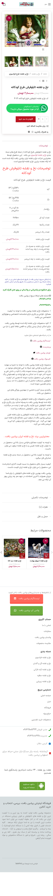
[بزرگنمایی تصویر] (43, 49)
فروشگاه (47, 707)
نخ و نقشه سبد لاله (14, 560)
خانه (45, 74)
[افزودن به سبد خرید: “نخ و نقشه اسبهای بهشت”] (46, 556)
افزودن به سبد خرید (26, 119)
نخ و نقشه (36, 74)
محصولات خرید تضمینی (41, 719)
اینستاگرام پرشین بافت (42, 340)
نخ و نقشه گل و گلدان (42, 663)
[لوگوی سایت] (26, 4)
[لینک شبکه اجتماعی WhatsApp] (32, 132)
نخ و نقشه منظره (44, 675)
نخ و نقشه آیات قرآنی (42, 669)
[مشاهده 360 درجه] (43, 42)
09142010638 (33, 736)
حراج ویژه (47, 713)
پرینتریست (47, 346)
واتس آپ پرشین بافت (29, 610)
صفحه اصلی (46, 695)
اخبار (49, 701)
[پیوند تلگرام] (29, 132)
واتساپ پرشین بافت (43, 637)
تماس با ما (46, 625)
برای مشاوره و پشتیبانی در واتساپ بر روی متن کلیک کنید (27, 290)
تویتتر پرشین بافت (43, 352)
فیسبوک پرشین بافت (42, 358)
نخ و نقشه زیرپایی (43, 681)
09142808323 (29, 729)
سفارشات (47, 631)
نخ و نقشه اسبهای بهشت (38, 560)
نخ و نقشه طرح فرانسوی (19, 74)
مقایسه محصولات (43, 643)
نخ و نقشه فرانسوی (39, 155)
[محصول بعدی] (40, 81)
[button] (45, 34)
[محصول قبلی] (46, 81)
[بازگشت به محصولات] (43, 81)
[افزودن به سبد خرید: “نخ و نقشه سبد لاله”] (22, 556)
